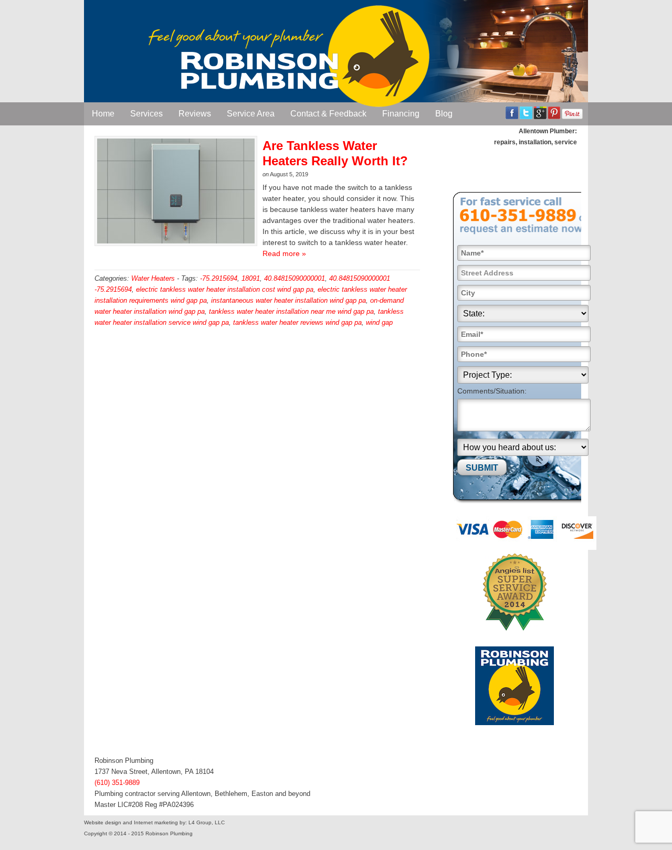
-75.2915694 (218, 278)
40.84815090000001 (294, 278)
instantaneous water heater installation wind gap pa (288, 300)
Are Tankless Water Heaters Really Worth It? (335, 153)
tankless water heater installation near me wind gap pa (291, 311)
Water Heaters (153, 278)
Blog (444, 113)
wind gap (379, 322)
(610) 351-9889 (117, 783)
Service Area (251, 113)
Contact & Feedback (328, 113)
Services (146, 113)
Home (103, 113)
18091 (251, 278)
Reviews (194, 113)
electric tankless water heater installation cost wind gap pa (224, 289)
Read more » (284, 253)
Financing (400, 113)
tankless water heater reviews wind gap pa (297, 322)
